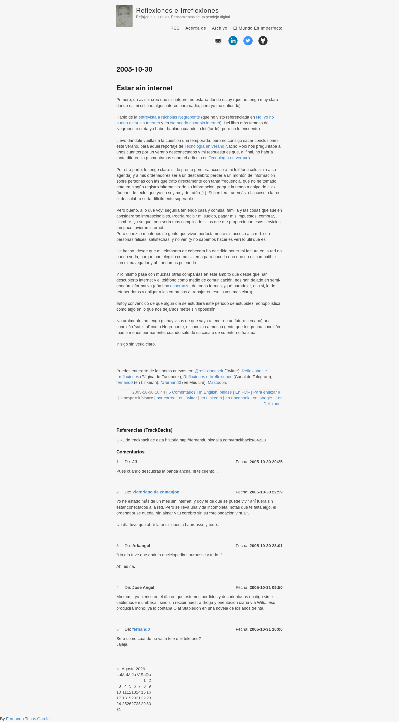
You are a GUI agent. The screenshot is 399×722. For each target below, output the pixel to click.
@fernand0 (170, 382)
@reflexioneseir (208, 371)
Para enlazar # (266, 392)
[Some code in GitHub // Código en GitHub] (263, 43)
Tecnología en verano (204, 146)
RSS (175, 28)
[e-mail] (218, 43)
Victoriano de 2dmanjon (155, 492)
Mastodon (217, 382)
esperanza (180, 286)
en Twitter (188, 398)
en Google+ (264, 398)
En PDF (242, 392)
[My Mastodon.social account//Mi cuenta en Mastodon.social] (278, 43)
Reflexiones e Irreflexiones (177, 10)
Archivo (219, 28)
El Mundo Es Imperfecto (258, 28)
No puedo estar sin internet (195, 123)
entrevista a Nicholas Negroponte (169, 117)
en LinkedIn (211, 398)
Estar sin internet (144, 87)
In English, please (215, 392)
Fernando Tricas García (28, 718)
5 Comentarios (183, 392)
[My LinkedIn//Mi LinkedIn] (233, 43)
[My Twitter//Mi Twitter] (248, 43)
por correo (165, 398)
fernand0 (124, 382)
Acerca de (195, 28)
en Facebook (236, 398)
